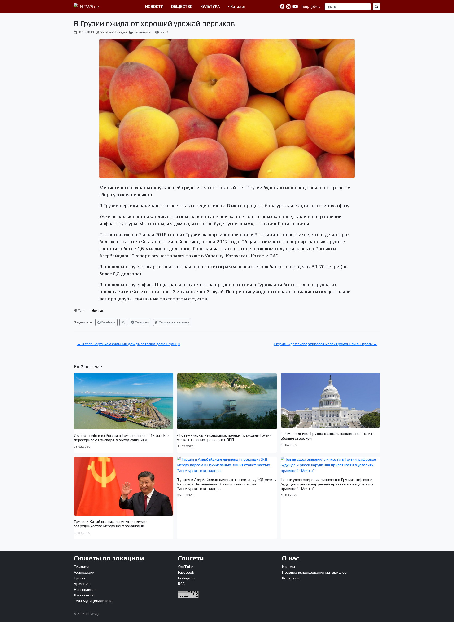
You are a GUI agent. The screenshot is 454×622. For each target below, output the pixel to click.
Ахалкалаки (84, 572)
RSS (181, 584)
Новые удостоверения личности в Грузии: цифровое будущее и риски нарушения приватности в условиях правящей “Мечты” (327, 484)
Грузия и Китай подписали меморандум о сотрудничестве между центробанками (110, 523)
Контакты (290, 578)
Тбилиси (96, 310)
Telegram (141, 322)
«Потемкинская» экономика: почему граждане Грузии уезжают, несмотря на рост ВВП (224, 437)
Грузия (79, 578)
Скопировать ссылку (173, 322)
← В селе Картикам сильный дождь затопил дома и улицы (128, 344)
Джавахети (83, 595)
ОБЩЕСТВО (182, 6)
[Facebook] (282, 6)
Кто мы (288, 567)
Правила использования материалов (314, 572)
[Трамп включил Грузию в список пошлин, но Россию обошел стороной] (330, 400)
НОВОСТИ (154, 6)
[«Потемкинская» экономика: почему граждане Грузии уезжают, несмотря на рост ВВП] (227, 401)
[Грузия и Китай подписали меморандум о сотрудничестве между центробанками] (123, 486)
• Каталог (236, 6)
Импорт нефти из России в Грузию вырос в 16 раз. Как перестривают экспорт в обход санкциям (122, 437)
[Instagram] (288, 6)
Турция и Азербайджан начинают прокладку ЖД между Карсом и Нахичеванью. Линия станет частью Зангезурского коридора (226, 484)
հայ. (305, 7)
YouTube (185, 567)
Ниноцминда (85, 589)
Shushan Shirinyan (113, 32)
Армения (81, 584)
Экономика (142, 32)
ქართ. (315, 7)
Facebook (108, 322)
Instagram (186, 578)
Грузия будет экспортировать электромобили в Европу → (325, 344)
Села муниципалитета (93, 601)
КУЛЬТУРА (210, 6)
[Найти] (376, 6)
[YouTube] (295, 6)
